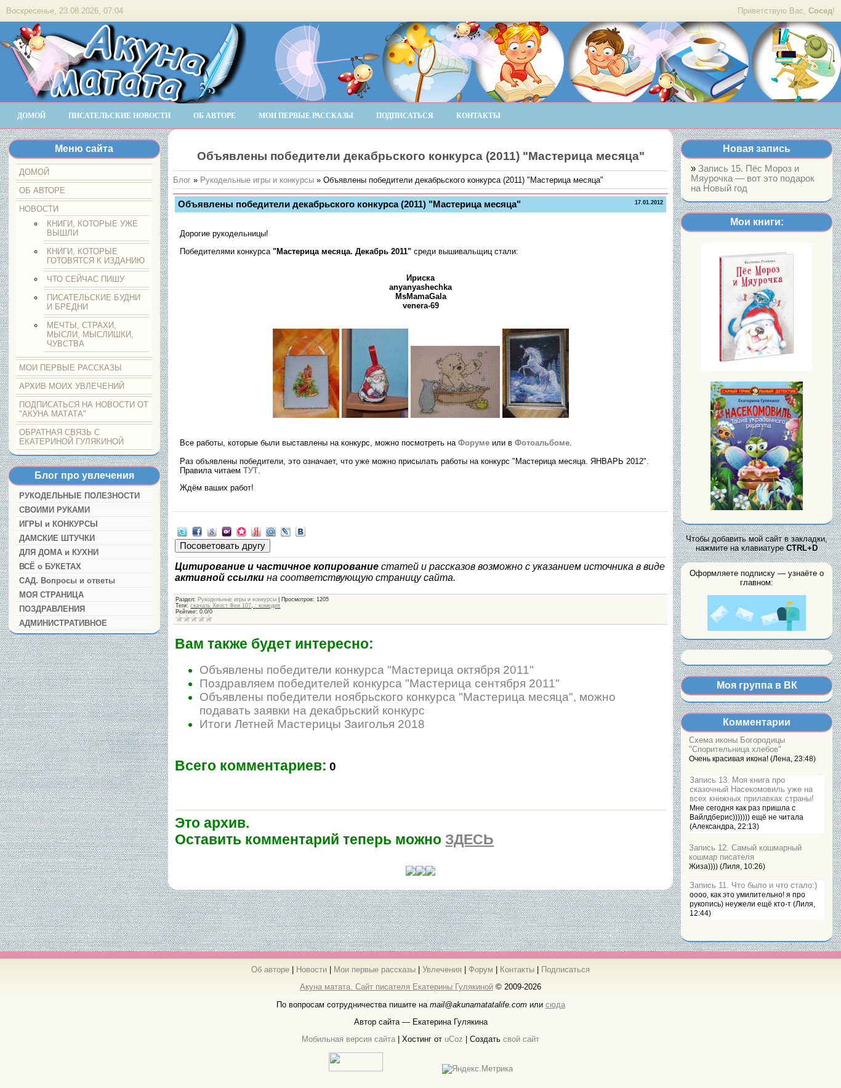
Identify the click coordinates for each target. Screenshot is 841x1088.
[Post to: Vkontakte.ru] (300, 530)
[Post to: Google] (211, 530)
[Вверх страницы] (420, 873)
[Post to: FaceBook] (197, 530)
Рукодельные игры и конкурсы (257, 180)
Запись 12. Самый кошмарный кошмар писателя (745, 852)
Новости (311, 969)
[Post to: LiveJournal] (285, 530)
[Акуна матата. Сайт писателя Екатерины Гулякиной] (123, 98)
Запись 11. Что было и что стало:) (753, 885)
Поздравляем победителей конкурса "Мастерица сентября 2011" (379, 683)
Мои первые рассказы (375, 969)
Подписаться (565, 969)
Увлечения (442, 969)
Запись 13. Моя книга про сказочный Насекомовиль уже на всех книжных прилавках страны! (752, 789)
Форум (481, 969)
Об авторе (270, 969)
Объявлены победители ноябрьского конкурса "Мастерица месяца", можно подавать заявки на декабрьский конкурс (407, 703)
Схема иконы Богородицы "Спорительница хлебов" (737, 744)
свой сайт (521, 1039)
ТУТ (250, 470)
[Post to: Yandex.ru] (256, 530)
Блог (182, 180)
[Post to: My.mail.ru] (271, 530)
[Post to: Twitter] (182, 530)
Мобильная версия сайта (348, 1039)
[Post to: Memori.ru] (241, 530)
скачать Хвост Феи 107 (220, 605)
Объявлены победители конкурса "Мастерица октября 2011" (366, 669)
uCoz (454, 1039)
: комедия (267, 605)
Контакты (517, 969)
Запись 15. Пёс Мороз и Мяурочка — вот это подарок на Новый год (753, 178)
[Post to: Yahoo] (226, 530)
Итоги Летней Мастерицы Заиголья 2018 (312, 724)
